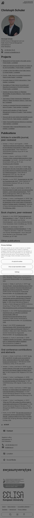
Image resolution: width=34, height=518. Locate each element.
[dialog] (17, 259)
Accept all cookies (17, 261)
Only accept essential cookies (17, 266)
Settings (17, 272)
